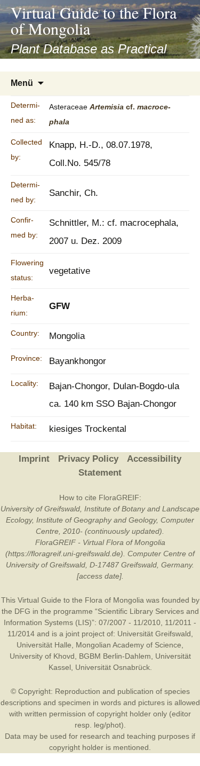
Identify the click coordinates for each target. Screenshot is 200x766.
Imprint (34, 459)
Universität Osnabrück (112, 667)
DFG (22, 611)
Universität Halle (44, 645)
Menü (22, 83)
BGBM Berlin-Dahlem (115, 656)
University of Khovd (42, 656)
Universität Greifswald (154, 633)
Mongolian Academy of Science (128, 645)
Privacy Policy (88, 459)
